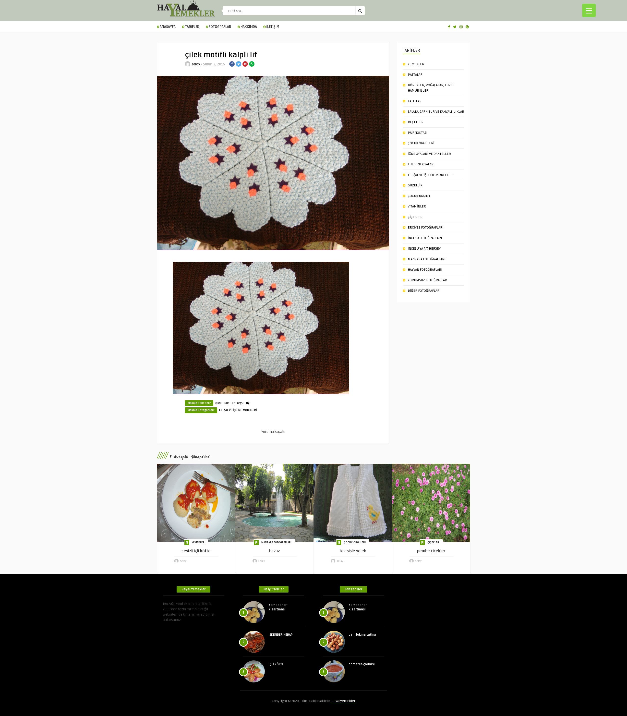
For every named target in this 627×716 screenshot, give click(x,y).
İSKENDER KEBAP (280, 635)
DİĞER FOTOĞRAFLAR (423, 291)
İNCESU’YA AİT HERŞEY (424, 248)
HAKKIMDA (249, 27)
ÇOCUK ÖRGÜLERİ (421, 143)
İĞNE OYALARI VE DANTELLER (429, 154)
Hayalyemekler (343, 701)
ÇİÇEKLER (415, 217)
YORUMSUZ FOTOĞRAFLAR (427, 280)
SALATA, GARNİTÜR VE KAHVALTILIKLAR (436, 111)
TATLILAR (415, 101)
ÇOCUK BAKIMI (419, 196)
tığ (247, 403)
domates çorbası (362, 664)
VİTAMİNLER (417, 206)
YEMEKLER (416, 64)
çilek (218, 403)
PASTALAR (415, 75)
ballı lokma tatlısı (362, 635)
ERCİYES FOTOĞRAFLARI (426, 227)
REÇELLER (415, 122)
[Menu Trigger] (589, 10)
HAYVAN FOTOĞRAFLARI (425, 269)
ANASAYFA (168, 27)
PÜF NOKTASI (417, 133)
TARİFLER (192, 27)
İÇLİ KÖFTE (276, 664)
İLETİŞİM (272, 27)
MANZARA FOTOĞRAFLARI (427, 259)
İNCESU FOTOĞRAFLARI (425, 238)
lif (233, 403)
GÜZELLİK (415, 185)
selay (196, 64)
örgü (240, 403)
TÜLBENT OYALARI (421, 164)
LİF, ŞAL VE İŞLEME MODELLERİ (238, 410)
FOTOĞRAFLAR (220, 27)
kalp (226, 403)
